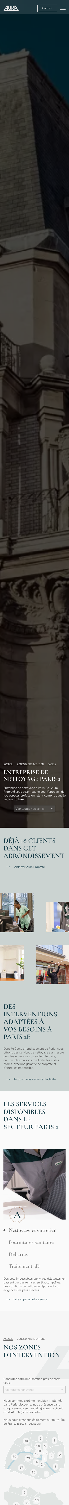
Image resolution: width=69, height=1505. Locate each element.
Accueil (8, 764)
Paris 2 (52, 764)
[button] (34, 808)
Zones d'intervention (30, 764)
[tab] (34, 1230)
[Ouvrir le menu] (63, 8)
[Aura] (11, 8)
